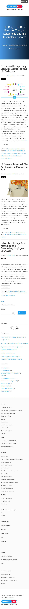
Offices (3, 404)
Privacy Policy (4, 597)
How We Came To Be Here (8, 577)
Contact (3, 437)
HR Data (7, 150)
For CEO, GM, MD (5, 501)
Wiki (10, 597)
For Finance (4, 504)
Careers (3, 583)
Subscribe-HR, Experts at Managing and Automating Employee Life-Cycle (13, 247)
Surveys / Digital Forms (7, 488)
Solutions (3, 453)
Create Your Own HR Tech (7, 491)
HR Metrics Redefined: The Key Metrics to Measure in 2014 (14, 167)
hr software (12, 295)
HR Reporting (19, 150)
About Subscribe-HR (6, 571)
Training (3, 515)
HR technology (6, 383)
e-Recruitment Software (9, 378)
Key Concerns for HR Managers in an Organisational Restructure (12, 348)
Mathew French (11, 75)
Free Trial (3, 529)
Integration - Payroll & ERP (7, 479)
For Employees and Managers (8, 510)
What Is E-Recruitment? (8, 353)
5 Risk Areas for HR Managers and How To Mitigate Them (13, 338)
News (2, 564)
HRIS (7, 295)
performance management (10, 381)
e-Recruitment (4, 456)
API (1, 545)
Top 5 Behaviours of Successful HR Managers (14, 343)
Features (3, 494)
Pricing (3, 552)
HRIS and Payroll (23, 293)
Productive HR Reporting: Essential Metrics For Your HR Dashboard (14, 69)
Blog (2, 537)
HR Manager (10, 293)
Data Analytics (5, 155)
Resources (3, 541)
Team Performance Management (9, 470)
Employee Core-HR (6, 462)
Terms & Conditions (18, 595)
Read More (5, 144)
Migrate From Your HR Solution (9, 560)
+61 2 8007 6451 (12, 440)
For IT (2, 507)
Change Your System (6, 476)
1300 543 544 (12, 443)
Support (3, 512)
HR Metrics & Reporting (7, 485)
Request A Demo (5, 533)
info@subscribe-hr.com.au (7, 446)
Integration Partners (6, 556)
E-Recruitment (6, 370)
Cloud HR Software (14, 155)
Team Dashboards (5, 468)
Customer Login (5, 522)
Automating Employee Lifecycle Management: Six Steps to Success (11, 358)
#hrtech (10, 158)
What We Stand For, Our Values (9, 580)
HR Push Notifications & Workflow (9, 482)
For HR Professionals (6, 498)
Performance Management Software (16, 153)
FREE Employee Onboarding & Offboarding (12, 459)
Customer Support (5, 525)
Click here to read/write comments (15, 148)
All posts (2, 301)
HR (5, 293)
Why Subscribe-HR (5, 574)
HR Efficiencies (9, 234)
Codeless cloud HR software (11, 373)
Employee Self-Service (6, 465)
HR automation (6, 391)
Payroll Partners (5, 473)
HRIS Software (6, 386)
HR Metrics (24, 141)
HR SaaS (3, 295)
